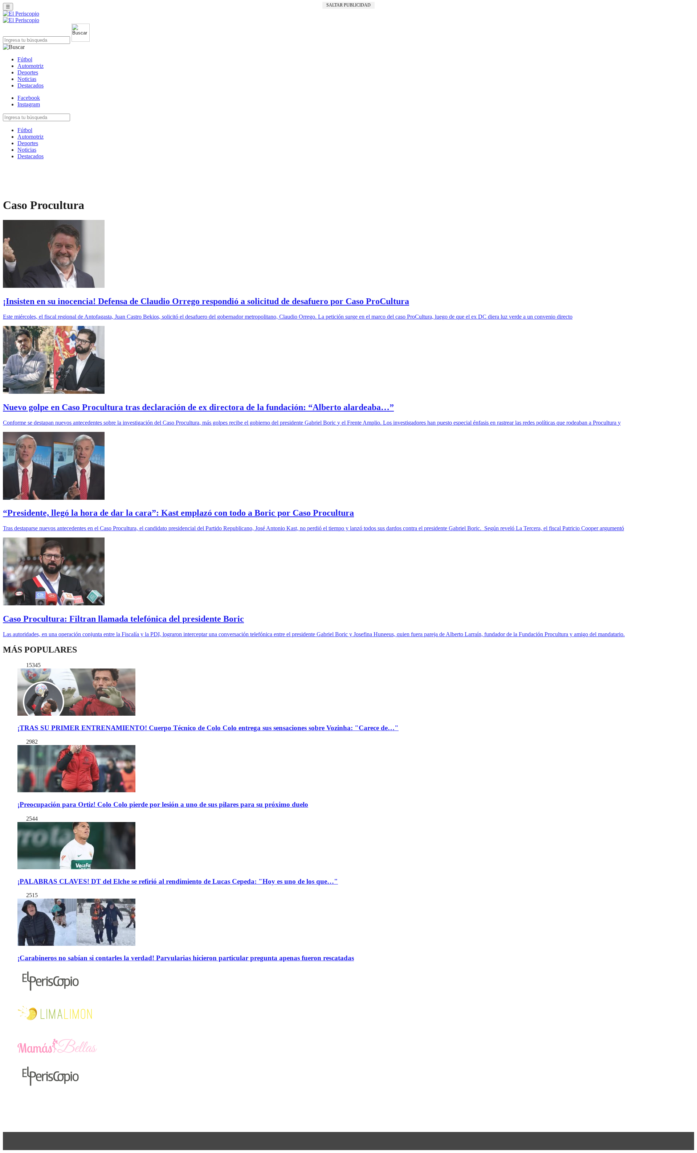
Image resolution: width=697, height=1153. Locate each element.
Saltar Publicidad (348, 5)
